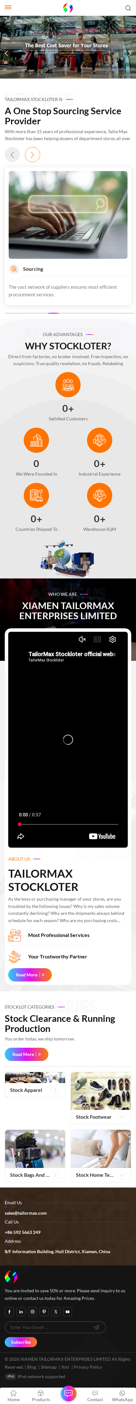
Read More (26, 974)
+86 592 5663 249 (22, 1232)
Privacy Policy (88, 1367)
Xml (65, 1367)
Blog (31, 1367)
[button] (6, 53)
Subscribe (21, 1342)
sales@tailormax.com (26, 1213)
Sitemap (49, 1367)
